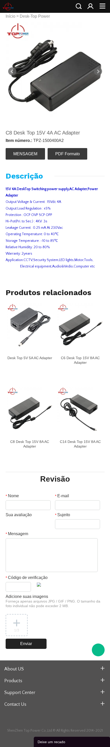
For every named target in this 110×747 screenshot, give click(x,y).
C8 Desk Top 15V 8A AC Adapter (29, 444)
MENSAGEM (25, 154)
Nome (12, 496)
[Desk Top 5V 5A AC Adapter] (30, 326)
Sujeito (62, 515)
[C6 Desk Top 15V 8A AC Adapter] (80, 326)
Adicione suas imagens (53, 601)
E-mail (62, 496)
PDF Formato (67, 154)
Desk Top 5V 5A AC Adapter (29, 358)
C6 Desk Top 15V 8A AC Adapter (80, 360)
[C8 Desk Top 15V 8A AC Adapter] (30, 410)
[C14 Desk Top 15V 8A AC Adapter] (80, 410)
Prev (12, 71)
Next (98, 71)
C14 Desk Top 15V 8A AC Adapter (80, 444)
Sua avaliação (19, 515)
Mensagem (17, 534)
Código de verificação (27, 577)
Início (10, 16)
